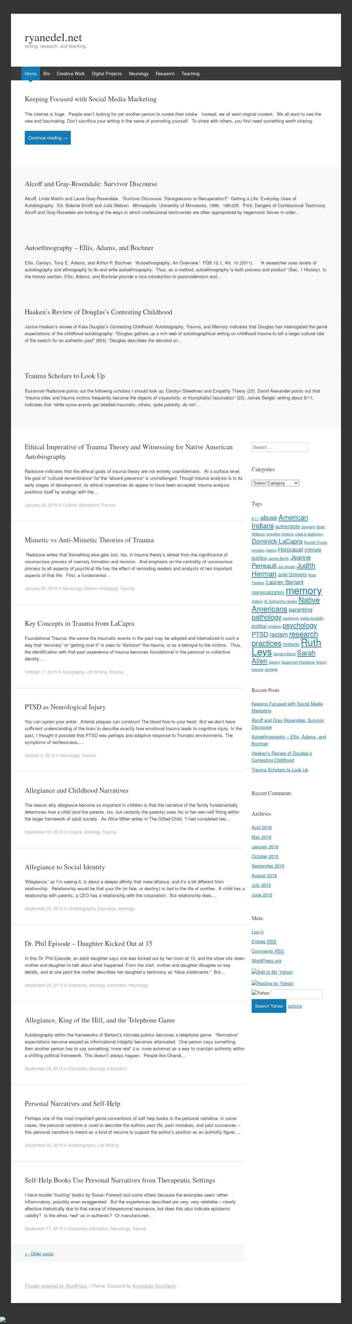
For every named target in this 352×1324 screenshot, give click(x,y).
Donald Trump (315, 542)
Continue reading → (47, 137)
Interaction (116, 985)
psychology (300, 625)
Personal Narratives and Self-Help (72, 1103)
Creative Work (71, 73)
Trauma (108, 505)
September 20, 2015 (44, 1145)
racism (279, 634)
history (271, 550)
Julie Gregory (292, 574)
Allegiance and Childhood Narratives (77, 790)
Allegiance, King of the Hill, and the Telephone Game (100, 1020)
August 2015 (264, 875)
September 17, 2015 (44, 1228)
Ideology (92, 832)
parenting (300, 609)
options (295, 1006)
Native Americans (286, 604)
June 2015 (262, 894)
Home (30, 73)
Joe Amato (286, 566)
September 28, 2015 (44, 985)
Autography (73, 672)
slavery (274, 662)
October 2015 (265, 856)
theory (321, 662)
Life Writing (96, 672)
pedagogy (291, 618)
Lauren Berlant (285, 582)
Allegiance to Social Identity (65, 866)
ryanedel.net (53, 37)
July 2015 (261, 885)
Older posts (39, 1253)
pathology (267, 617)
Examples (107, 908)
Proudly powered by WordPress (56, 1285)
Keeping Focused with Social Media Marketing (91, 98)
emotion (258, 550)
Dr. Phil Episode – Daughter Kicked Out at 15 (88, 943)
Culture (70, 505)
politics (259, 625)
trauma (257, 669)
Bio (46, 73)
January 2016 (265, 846)
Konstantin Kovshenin (154, 1285)
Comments (268, 951)
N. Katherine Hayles (280, 601)
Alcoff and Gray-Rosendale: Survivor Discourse (91, 183)
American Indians (280, 521)
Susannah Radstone (298, 662)
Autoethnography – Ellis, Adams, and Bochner (89, 247)
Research (165, 73)
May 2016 (261, 837)
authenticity (287, 526)
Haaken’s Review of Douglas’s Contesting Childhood (98, 311)
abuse (268, 517)
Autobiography (82, 908)
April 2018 (262, 827)
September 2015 (268, 865)
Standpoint (89, 505)
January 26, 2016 (41, 505)
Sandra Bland (284, 653)
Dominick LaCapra (277, 540)
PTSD (260, 634)
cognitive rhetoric (280, 533)
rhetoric (291, 644)
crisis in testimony (309, 533)
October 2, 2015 (40, 755)
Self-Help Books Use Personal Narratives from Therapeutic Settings (120, 1180)
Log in (258, 931)
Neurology (139, 73)
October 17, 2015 (41, 672)
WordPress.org (266, 960)
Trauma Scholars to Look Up (65, 375)
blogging (308, 526)
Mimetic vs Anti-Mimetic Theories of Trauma (89, 539)
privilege (274, 626)
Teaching (190, 73)
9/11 (255, 518)
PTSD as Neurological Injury (65, 706)
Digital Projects (107, 73)
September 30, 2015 (44, 832)
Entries (264, 941)
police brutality (311, 618)
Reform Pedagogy (101, 588)
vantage (271, 669)
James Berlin (278, 558)
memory (304, 589)
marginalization (268, 592)
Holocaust (290, 549)
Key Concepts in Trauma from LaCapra (79, 623)
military (257, 601)
